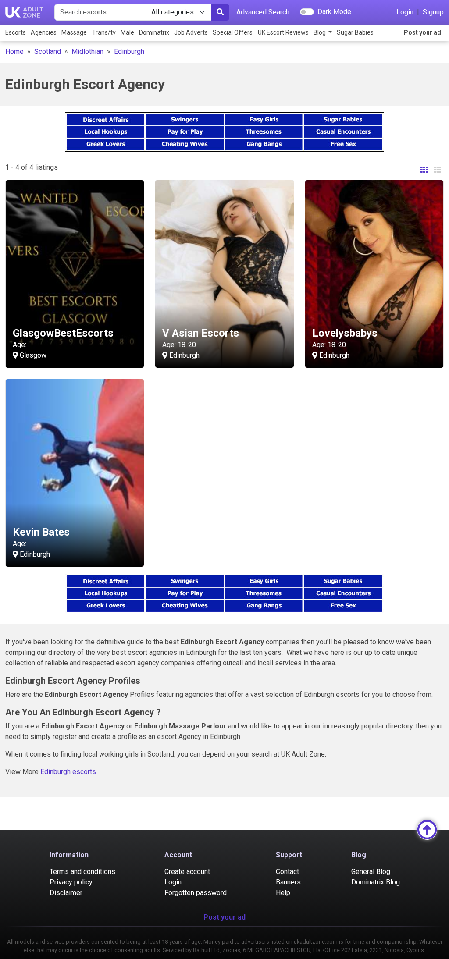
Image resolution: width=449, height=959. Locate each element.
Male (127, 32)
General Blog (370, 871)
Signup (433, 12)
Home (14, 51)
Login (404, 12)
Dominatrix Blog (375, 882)
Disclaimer (66, 892)
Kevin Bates (41, 532)
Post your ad (422, 32)
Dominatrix (154, 32)
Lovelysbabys (345, 333)
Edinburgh (129, 51)
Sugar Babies (355, 32)
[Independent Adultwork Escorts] (24, 12)
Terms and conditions (82, 871)
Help (283, 892)
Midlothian (87, 51)
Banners (288, 882)
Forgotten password (195, 892)
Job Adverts (191, 32)
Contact (287, 871)
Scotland (47, 51)
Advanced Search (262, 12)
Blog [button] (320, 32)
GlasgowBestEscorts (63, 333)
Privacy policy (71, 882)
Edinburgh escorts (68, 771)
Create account (187, 871)
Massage (74, 32)
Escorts (15, 32)
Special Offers (233, 32)
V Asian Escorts (200, 333)
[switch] (307, 11)
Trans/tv (104, 32)
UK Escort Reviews (283, 32)
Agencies (44, 32)
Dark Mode (334, 11)
